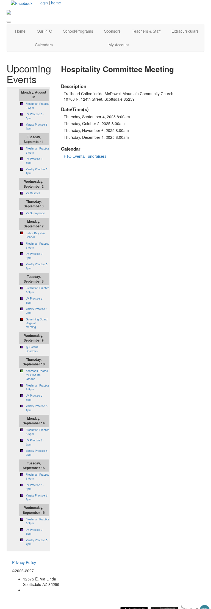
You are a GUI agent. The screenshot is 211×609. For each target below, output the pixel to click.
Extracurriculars (185, 31)
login (44, 2)
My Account (119, 44)
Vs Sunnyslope (35, 213)
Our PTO (44, 31)
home (56, 2)
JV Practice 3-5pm (34, 531)
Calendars (44, 44)
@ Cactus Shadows (32, 349)
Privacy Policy (24, 562)
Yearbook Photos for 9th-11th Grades (37, 375)
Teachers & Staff (146, 31)
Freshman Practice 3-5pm (37, 245)
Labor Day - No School (35, 235)
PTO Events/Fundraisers (85, 156)
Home (20, 31)
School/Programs (78, 31)
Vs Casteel (33, 193)
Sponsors (112, 31)
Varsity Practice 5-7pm (37, 542)
